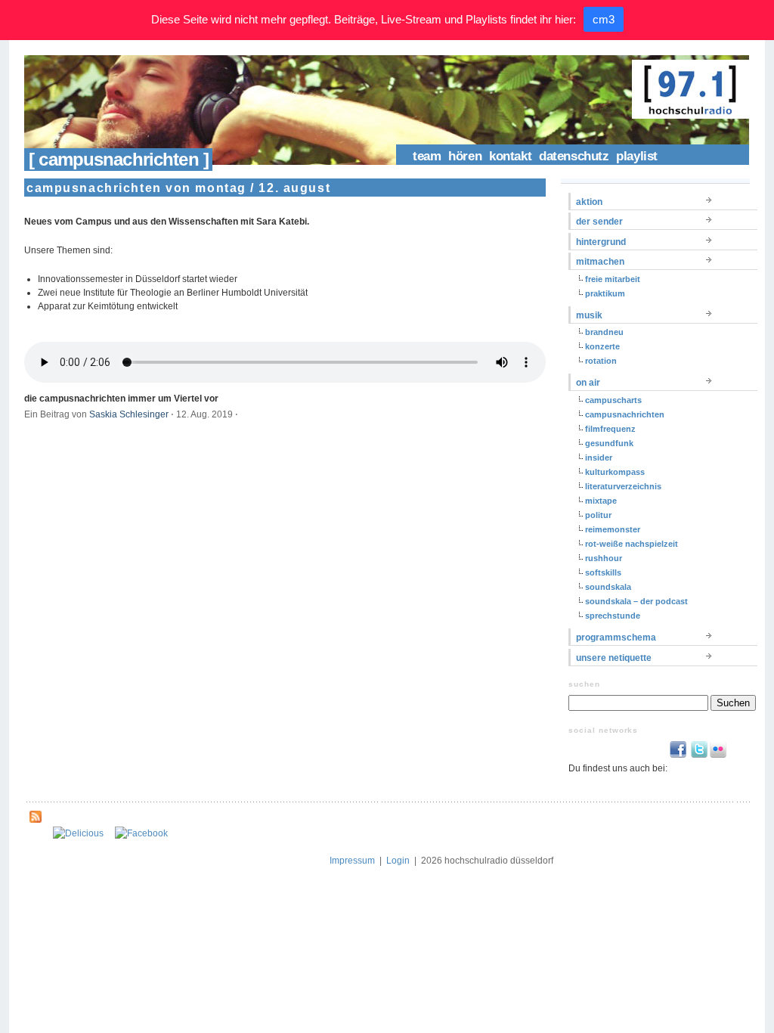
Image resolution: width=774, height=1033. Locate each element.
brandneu (604, 332)
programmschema (616, 637)
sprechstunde (612, 615)
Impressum (352, 860)
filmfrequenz (610, 428)
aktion (589, 202)
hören (464, 156)
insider (598, 457)
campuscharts (613, 400)
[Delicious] (78, 833)
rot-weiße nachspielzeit (631, 543)
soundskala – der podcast (636, 601)
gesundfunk (609, 443)
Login (398, 860)
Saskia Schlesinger (129, 414)
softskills (603, 572)
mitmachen (600, 261)
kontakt (510, 156)
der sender (599, 221)
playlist (637, 156)
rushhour (603, 558)
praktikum (605, 293)
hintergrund (601, 242)
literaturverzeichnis (623, 486)
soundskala (608, 586)
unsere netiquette (614, 658)
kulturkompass (615, 471)
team (427, 156)
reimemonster (612, 529)
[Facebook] (141, 833)
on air (588, 382)
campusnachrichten (624, 414)
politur (598, 515)
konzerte (602, 346)
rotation (601, 360)
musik (589, 315)
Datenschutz (573, 156)
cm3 (604, 19)
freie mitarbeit (612, 279)
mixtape (601, 500)
